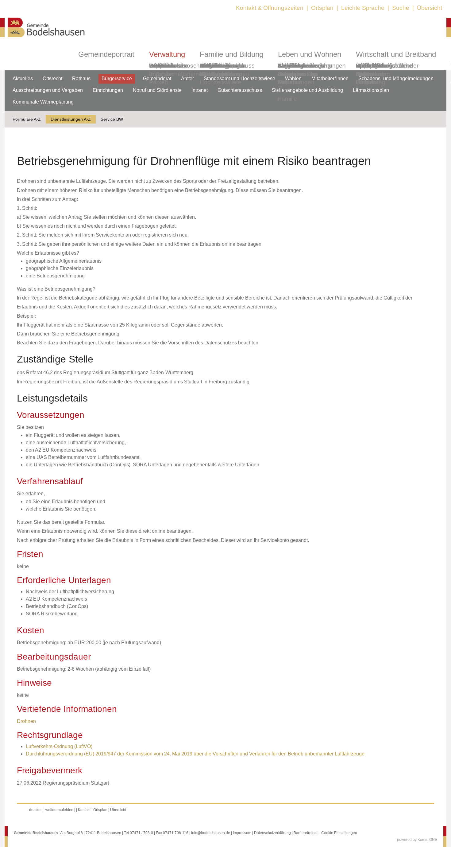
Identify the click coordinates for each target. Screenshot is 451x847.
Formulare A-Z (27, 119)
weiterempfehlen (59, 810)
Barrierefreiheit (306, 833)
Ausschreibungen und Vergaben (48, 90)
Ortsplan (322, 8)
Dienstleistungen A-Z (71, 119)
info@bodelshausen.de (210, 833)
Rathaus (81, 78)
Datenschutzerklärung (272, 833)
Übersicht (429, 8)
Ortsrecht (52, 78)
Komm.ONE (427, 839)
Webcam (161, 65)
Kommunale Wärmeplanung (220, 69)
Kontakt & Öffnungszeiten (269, 8)
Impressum (242, 833)
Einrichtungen (108, 90)
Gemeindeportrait (106, 54)
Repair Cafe (364, 69)
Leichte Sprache (362, 8)
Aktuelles (23, 78)
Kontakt (84, 810)
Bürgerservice (117, 78)
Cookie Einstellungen (339, 833)
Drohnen (26, 721)
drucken (36, 810)
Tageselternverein (301, 65)
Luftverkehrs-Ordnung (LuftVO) (59, 746)
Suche (400, 8)
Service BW (112, 119)
